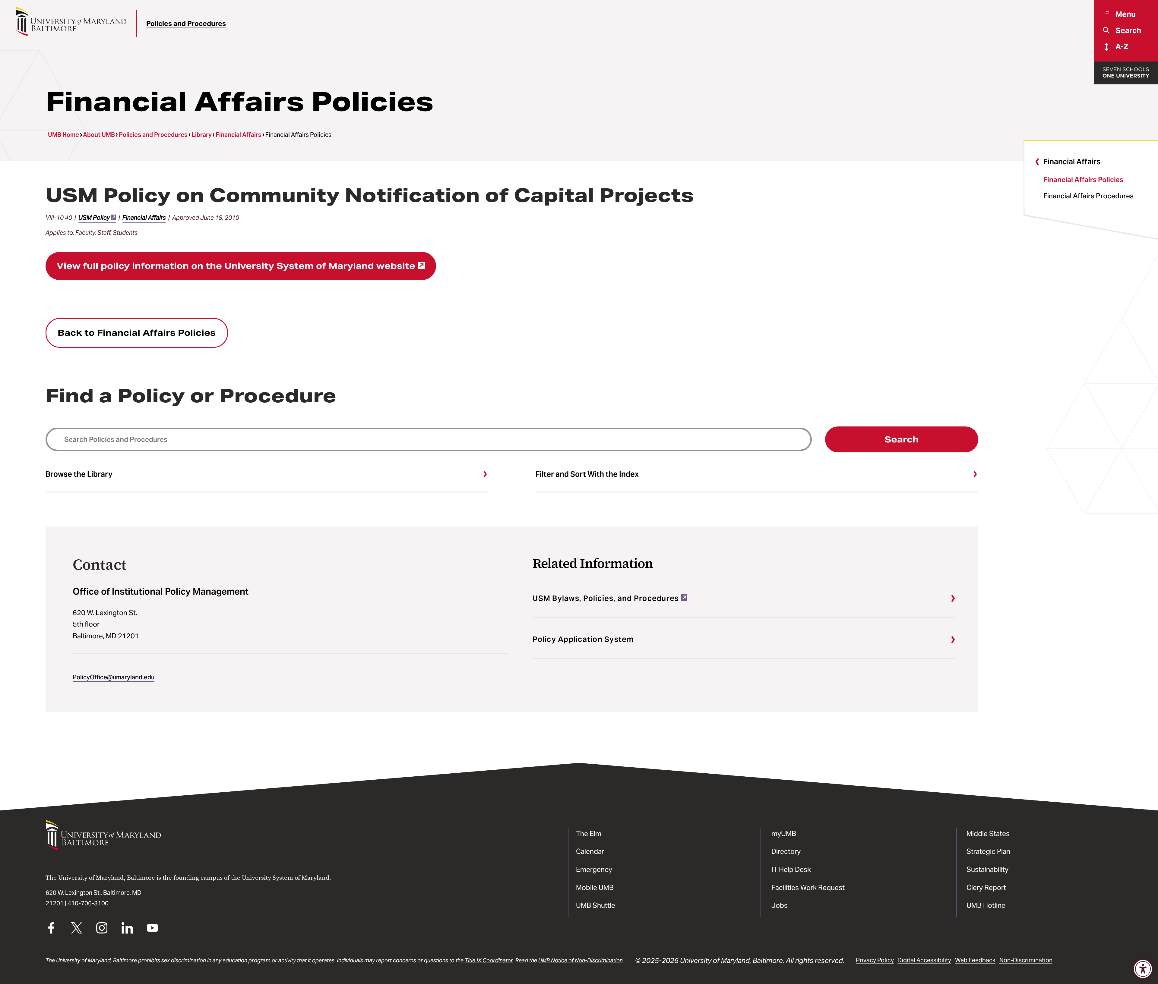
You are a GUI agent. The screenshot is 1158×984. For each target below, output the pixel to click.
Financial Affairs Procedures (1088, 195)
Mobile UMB (595, 887)
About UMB (99, 135)
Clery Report (986, 887)
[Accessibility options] (1143, 969)
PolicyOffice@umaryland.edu (113, 677)
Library (201, 135)
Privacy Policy (875, 960)
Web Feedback (975, 960)
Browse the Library (79, 474)
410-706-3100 (88, 903)
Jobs (779, 905)
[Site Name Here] (71, 21)
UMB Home (63, 135)
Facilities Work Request (808, 887)
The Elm (588, 833)
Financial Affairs (238, 135)
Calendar (590, 851)
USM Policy (94, 218)
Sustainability (987, 869)
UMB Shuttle (595, 905)
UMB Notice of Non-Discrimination (580, 960)
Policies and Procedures (186, 23)
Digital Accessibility (924, 960)
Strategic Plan (988, 851)
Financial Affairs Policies (1083, 179)
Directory (786, 851)
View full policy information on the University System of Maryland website (236, 265)
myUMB (783, 833)
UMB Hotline (986, 905)
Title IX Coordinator (489, 960)
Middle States (988, 833)
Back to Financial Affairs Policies (137, 332)
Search (901, 439)
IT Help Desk (791, 869)
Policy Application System (583, 639)
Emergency (594, 869)
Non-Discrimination (1025, 960)
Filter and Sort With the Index (587, 474)
